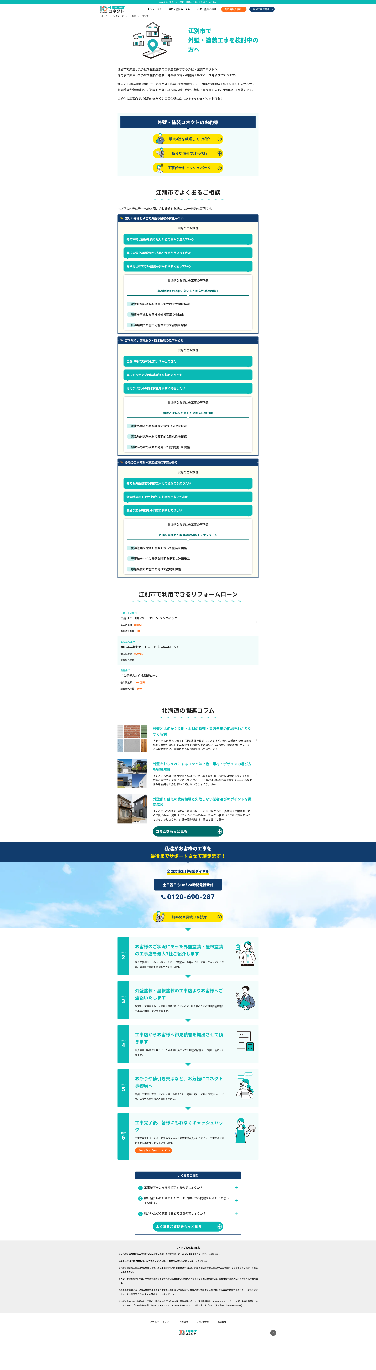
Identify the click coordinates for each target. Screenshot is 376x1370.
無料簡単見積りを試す (189, 917)
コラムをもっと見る (171, 831)
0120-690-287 (191, 896)
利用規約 (183, 1321)
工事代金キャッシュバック (189, 168)
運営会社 (222, 1321)
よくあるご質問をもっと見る (179, 1226)
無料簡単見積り (233, 9)
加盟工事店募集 (261, 9)
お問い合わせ (203, 1321)
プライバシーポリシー (160, 1321)
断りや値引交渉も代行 (189, 153)
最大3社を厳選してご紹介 (189, 139)
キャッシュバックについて (153, 1150)
